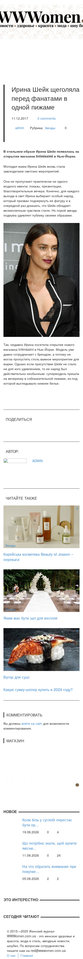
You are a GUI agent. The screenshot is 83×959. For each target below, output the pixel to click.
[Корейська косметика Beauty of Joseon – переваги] (41, 526)
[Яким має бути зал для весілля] (41, 590)
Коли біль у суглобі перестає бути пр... (47, 822)
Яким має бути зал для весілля (30, 618)
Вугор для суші (16, 677)
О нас (11, 955)
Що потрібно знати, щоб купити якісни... (49, 845)
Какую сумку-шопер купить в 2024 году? (38, 689)
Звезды (49, 127)
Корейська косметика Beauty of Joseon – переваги (38, 556)
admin (19, 127)
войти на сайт (31, 723)
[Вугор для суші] (41, 649)
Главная (27, 955)
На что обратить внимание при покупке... (49, 869)
